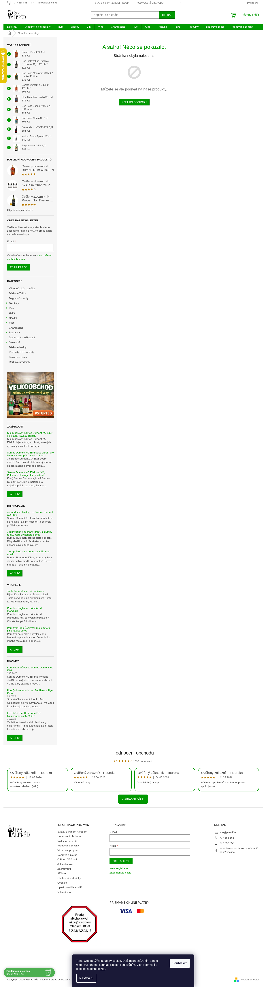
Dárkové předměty (19, 361)
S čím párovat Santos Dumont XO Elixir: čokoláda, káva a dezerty (30, 434)
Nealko (13, 317)
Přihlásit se (18, 267)
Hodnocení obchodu (150, 2)
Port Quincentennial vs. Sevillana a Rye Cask (30, 692)
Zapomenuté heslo (120, 872)
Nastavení (86, 978)
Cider (12, 312)
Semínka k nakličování (22, 337)
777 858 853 (227, 837)
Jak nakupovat (65, 864)
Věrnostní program (68, 850)
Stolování (14, 342)
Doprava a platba (67, 854)
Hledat (167, 15)
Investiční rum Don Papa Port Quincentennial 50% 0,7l (24, 714)
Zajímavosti (64, 868)
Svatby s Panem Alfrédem (112, 2)
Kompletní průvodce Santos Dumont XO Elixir (30, 669)
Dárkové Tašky (17, 293)
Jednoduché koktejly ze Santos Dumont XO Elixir (30, 513)
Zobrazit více (133, 799)
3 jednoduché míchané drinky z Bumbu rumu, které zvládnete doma (29, 533)
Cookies (62, 882)
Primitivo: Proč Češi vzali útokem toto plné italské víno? (28, 629)
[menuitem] (12, 27)
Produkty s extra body (21, 352)
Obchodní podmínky (69, 878)
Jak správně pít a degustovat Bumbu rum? (28, 553)
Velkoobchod (64, 891)
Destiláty (14, 303)
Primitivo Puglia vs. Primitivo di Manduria (24, 609)
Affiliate (61, 873)
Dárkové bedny (18, 347)
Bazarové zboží (18, 357)
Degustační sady (18, 298)
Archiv (15, 494)
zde (103, 968)
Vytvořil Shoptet (250, 979)
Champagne (16, 327)
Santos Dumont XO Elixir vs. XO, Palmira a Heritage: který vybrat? (26, 474)
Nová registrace (119, 868)
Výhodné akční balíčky (22, 288)
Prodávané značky (68, 845)
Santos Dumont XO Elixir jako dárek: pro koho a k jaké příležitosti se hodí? (30, 454)
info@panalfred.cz (230, 832)
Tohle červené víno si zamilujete (25, 591)
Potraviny (14, 332)
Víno (11, 322)
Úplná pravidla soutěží (70, 887)
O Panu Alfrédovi (67, 859)
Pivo (11, 308)
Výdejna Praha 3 (67, 840)
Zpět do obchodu (134, 102)
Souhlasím (179, 963)
